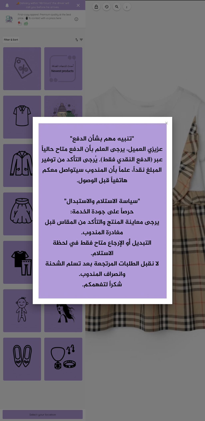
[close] (166, 123)
